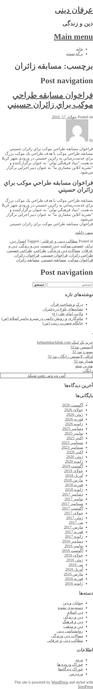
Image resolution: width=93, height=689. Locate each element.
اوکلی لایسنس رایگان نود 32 (70, 356)
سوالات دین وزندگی (64, 250)
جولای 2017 (73, 513)
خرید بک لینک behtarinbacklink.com (65, 342)
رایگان (88, 370)
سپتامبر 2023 (72, 447)
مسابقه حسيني (53, 260)
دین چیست (50, 246)
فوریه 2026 (74, 419)
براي (89, 246)
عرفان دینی (74, 9)
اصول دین (18, 241)
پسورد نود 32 (82, 352)
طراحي (40, 250)
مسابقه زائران (27, 260)
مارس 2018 (73, 480)
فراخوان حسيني (54, 255)
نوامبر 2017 (73, 499)
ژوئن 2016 (74, 560)
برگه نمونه (74, 54)
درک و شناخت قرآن (67, 304)
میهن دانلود (84, 232)
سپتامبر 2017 (72, 504)
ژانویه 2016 (74, 583)
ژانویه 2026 (74, 424)
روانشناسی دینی (70, 631)
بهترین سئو (84, 366)
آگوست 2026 (72, 405)
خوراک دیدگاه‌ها (70, 669)
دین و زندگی (29, 246)
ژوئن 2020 (74, 457)
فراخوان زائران (27, 255)
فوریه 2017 (74, 532)
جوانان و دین (73, 603)
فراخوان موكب (80, 260)
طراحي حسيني (19, 250)
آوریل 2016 (74, 569)
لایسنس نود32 (81, 347)
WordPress (59, 682)
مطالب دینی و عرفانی (59, 241)
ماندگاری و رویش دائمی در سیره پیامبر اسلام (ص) (42, 318)
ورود (79, 660)
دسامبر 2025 (72, 428)
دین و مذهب (73, 626)
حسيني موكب (72, 246)
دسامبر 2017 (72, 494)
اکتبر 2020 (74, 452)
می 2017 (76, 522)
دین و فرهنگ (72, 622)
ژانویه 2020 (74, 461)
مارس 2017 (73, 527)
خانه (79, 49)
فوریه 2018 (74, 485)
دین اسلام (75, 612)
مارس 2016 (73, 574)
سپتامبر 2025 (72, 443)
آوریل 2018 (74, 475)
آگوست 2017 (72, 508)
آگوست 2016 (72, 550)
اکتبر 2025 (74, 438)
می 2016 (76, 565)
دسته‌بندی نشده (70, 608)
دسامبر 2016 (72, 541)
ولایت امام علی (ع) (67, 314)
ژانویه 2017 (74, 536)
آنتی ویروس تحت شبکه (46, 375)
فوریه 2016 (74, 579)
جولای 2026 (73, 410)
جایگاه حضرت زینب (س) (62, 323)
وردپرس (76, 674)
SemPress (85, 687)
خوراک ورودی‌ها (70, 664)
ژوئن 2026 (74, 414)
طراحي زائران (81, 255)
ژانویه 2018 (74, 489)
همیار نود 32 (83, 361)
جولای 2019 (73, 471)
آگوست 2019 (72, 466)
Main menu (73, 36)
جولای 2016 (73, 555)
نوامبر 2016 (73, 546)
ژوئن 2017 (74, 518)
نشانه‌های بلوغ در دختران (63, 309)
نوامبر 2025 (73, 433)
